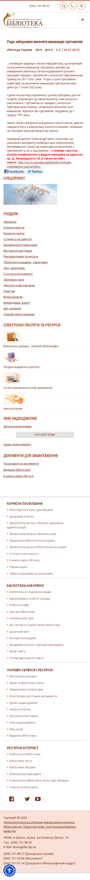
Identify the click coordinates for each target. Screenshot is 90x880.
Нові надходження (22, 722)
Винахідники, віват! (16, 302)
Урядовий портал (21, 516)
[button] (9, 870)
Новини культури (21, 618)
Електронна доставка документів (33, 696)
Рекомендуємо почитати (20, 256)
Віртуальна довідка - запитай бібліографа (30, 346)
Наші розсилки (12, 408)
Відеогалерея (13, 297)
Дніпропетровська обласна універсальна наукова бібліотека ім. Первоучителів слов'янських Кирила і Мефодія (39, 827)
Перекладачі (18, 567)
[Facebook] (10, 800)
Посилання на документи (21, 463)
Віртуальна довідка (23, 676)
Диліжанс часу (13, 279)
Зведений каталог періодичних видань (36, 645)
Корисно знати (13, 233)
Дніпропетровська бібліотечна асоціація (37, 547)
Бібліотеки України (22, 767)
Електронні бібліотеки (24, 754)
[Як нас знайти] (81, 6)
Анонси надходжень (17, 426)
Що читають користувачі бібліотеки (34, 625)
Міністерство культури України (31, 510)
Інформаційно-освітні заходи (29, 598)
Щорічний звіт (19, 631)
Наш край (16, 729)
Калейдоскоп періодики (20, 245)
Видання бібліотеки (16, 470)
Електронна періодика (25, 774)
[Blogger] (18, 800)
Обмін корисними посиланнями (31, 573)
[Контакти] (72, 6)
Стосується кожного (18, 274)
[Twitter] (26, 800)
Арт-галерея (12, 308)
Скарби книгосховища (18, 314)
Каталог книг (45, 434)
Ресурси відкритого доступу (21, 367)
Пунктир (9, 291)
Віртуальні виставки (17, 250)
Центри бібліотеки (22, 611)
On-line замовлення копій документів (27, 387)
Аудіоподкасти (13, 227)
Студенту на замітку (17, 239)
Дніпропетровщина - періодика (25, 262)
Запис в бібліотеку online (26, 683)
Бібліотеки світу (20, 761)
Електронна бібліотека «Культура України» (39, 780)
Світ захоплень (14, 268)
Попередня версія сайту (26, 658)
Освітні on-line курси (23, 787)
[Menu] (82, 19)
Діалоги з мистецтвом (19, 285)
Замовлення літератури (26, 689)
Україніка (9, 222)
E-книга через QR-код (18, 476)
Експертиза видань (22, 638)
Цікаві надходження (17, 444)
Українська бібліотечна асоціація (32, 540)
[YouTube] (37, 800)
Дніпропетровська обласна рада (32, 534)
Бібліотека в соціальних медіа (30, 592)
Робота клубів (19, 605)
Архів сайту (17, 651)
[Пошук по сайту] (63, 6)
